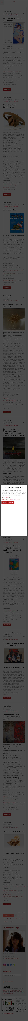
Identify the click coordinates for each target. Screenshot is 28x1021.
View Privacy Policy (6, 497)
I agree (4, 502)
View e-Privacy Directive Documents (10, 499)
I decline (11, 502)
